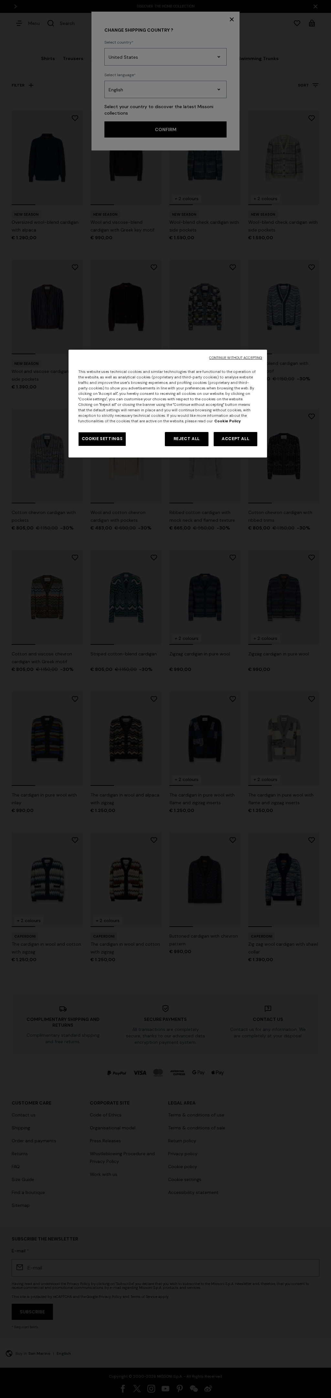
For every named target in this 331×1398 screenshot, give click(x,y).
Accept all (235, 438)
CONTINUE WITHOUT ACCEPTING (235, 358)
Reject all (187, 438)
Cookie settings (102, 438)
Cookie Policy (227, 421)
